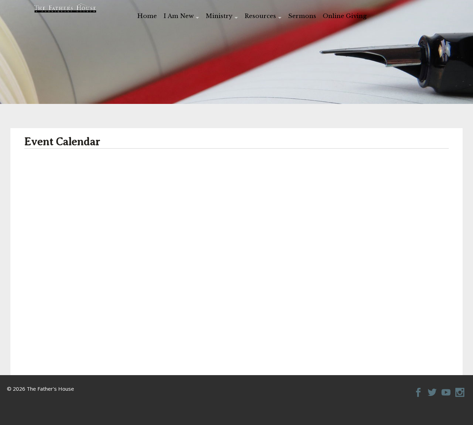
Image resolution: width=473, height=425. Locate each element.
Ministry (219, 16)
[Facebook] (418, 388)
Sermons (302, 16)
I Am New (178, 16)
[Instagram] (460, 388)
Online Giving (345, 16)
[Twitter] (432, 388)
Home (147, 16)
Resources (260, 16)
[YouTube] (446, 388)
